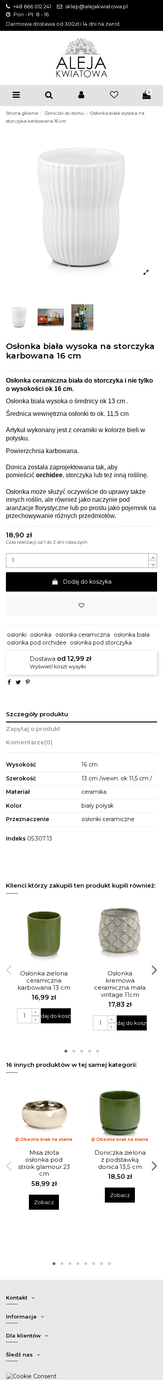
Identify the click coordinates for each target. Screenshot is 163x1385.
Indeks (16, 838)
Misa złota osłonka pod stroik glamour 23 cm (44, 1163)
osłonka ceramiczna (82, 634)
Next (154, 969)
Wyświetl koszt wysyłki (58, 667)
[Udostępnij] (9, 682)
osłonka (40, 634)
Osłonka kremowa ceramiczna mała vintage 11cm (120, 984)
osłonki (17, 634)
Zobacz (44, 1202)
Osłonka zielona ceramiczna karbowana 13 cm (43, 980)
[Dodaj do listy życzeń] (81, 605)
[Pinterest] (28, 682)
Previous (9, 969)
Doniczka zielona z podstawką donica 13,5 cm (120, 1160)
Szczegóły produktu (37, 714)
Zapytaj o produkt (33, 728)
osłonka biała (132, 634)
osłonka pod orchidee (36, 642)
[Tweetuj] (18, 682)
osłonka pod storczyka (101, 642)
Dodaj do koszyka (87, 581)
